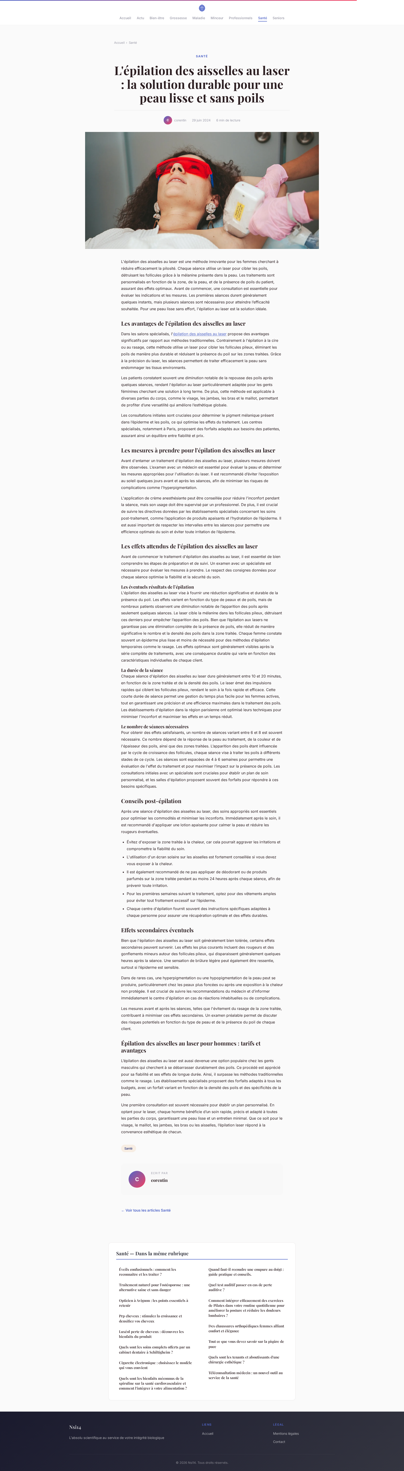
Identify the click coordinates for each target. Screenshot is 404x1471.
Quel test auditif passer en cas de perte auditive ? (240, 1287)
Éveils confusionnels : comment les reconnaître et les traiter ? (147, 1272)
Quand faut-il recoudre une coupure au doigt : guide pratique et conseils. (246, 1272)
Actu (140, 18)
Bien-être (157, 18)
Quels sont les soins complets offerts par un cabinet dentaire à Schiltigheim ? (154, 1349)
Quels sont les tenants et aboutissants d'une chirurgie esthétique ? (244, 1359)
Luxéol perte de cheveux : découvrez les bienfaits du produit (151, 1334)
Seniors (279, 18)
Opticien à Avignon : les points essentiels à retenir (153, 1303)
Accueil (125, 18)
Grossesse (178, 18)
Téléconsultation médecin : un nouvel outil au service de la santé (246, 1375)
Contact (279, 1442)
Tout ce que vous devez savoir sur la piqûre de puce (246, 1344)
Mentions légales (286, 1433)
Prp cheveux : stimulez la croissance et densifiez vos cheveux (150, 1318)
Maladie (198, 18)
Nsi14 (75, 1427)
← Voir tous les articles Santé (146, 1210)
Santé (262, 18)
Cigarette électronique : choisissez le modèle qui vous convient (155, 1365)
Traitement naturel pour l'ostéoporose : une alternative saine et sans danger (154, 1287)
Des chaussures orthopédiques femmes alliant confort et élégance (246, 1328)
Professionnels (240, 18)
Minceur (217, 18)
